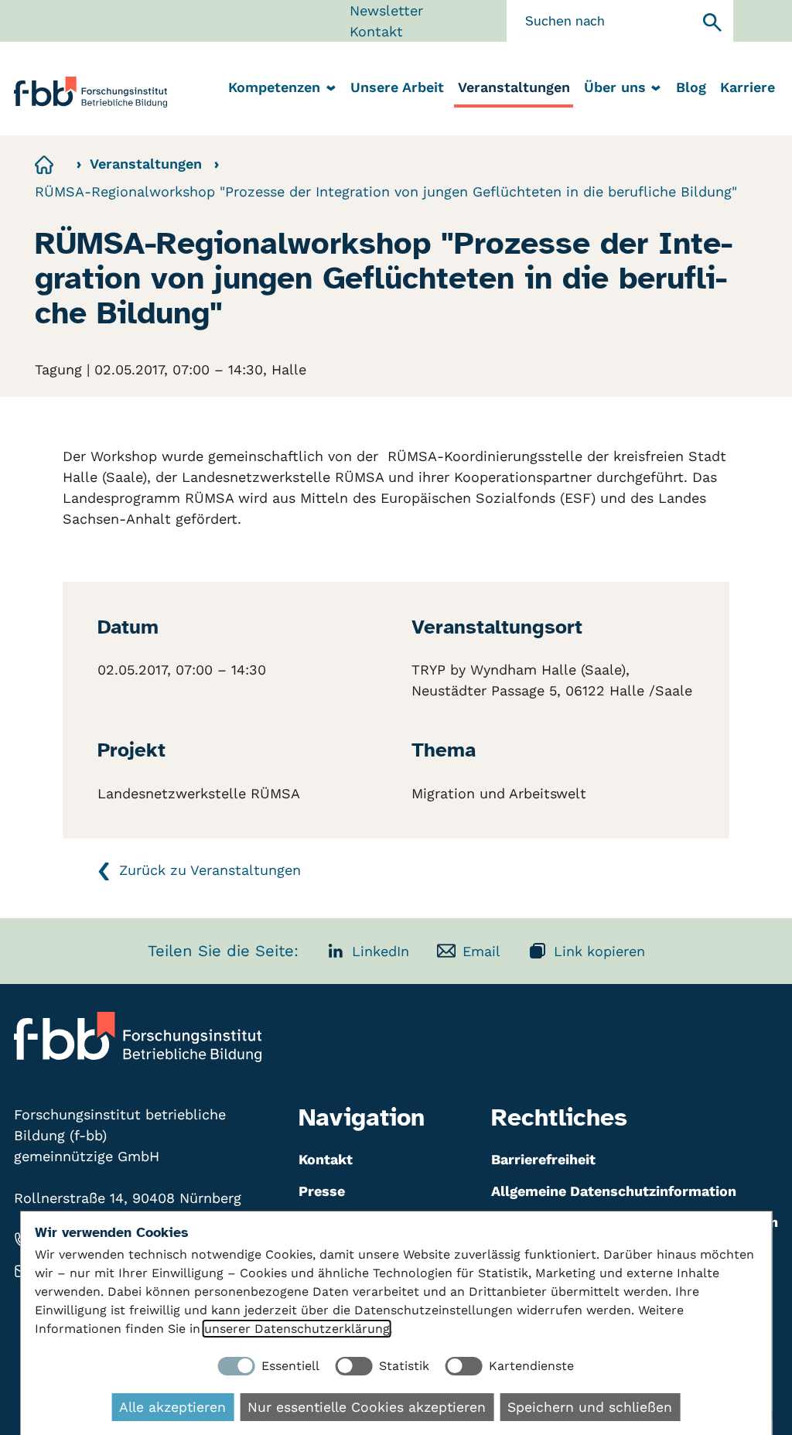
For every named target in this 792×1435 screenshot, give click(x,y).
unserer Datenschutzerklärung (297, 1328)
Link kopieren (599, 951)
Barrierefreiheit (543, 1159)
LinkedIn (380, 951)
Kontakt (376, 31)
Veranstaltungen (514, 87)
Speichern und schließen (589, 1407)
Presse (322, 1191)
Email (481, 951)
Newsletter (386, 10)
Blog (691, 87)
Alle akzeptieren (172, 1407)
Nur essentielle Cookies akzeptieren (367, 1407)
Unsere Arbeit (397, 87)
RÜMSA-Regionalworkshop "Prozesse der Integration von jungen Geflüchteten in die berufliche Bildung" (386, 191)
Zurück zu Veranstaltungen (210, 870)
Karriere (747, 87)
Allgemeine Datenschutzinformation (613, 1191)
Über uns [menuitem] (615, 87)
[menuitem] (396, 89)
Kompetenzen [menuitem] (274, 87)
